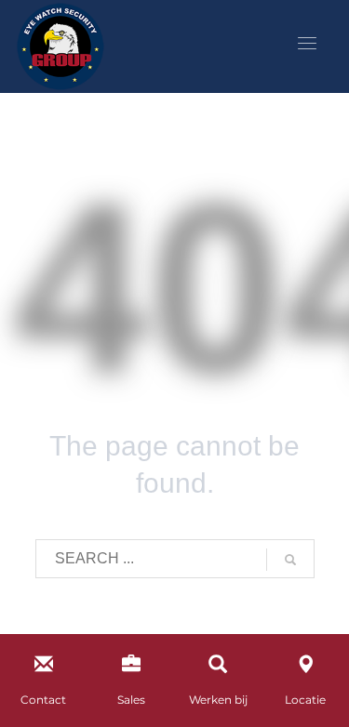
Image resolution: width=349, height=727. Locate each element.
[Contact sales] (131, 668)
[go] (290, 559)
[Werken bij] (217, 668)
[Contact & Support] (43, 668)
